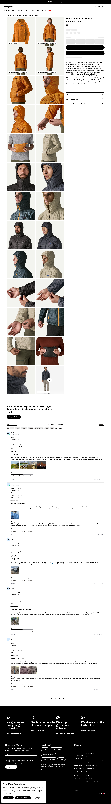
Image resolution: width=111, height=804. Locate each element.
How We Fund (78, 772)
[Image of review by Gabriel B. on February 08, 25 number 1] (15, 570)
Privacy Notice (90, 756)
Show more (58, 428)
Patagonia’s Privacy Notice (19, 763)
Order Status (56, 749)
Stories (11, 2)
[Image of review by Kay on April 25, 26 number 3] (32, 670)
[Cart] (105, 6)
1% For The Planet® (79, 768)
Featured (7, 10)
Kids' (27, 10)
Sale (49, 10)
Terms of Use (90, 768)
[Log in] (102, 6)
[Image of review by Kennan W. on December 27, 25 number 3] (32, 465)
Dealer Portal (90, 753)
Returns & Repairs (49, 759)
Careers (88, 772)
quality (31, 428)
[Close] (44, 783)
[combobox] (12, 424)
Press (88, 775)
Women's (20, 10)
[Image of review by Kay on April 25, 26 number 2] (24, 670)
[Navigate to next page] (67, 698)
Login (61, 759)
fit (8, 428)
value (52, 428)
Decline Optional (23, 798)
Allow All (8, 798)
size (12, 428)
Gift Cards (77, 778)
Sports (44, 10)
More (15, 2)
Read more (98, 459)
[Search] (95, 6)
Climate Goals (78, 765)
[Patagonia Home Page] (9, 7)
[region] (23, 792)
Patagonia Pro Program (92, 750)
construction (39, 428)
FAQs (45, 749)
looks (46, 428)
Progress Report (79, 758)
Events (76, 775)
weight (18, 428)
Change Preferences (38, 798)
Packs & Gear (35, 10)
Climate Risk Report (91, 765)
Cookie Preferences (47, 770)
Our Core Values (78, 755)
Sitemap (76, 790)
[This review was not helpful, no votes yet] (102, 479)
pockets (24, 428)
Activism (6, 2)
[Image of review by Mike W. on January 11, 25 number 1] (15, 621)
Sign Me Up (11, 767)
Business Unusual (79, 762)
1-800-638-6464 (62, 767)
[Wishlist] (99, 6)
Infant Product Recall (92, 781)
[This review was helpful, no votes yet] (99, 479)
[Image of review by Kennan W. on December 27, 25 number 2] (24, 465)
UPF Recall (89, 778)
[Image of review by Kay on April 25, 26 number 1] (15, 670)
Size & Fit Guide (48, 754)
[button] (21, 31)
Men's (14, 10)
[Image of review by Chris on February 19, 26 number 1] (15, 515)
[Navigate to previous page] (43, 698)
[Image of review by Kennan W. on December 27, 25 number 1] (15, 465)
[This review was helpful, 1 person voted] (100, 534)
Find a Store (104, 2)
